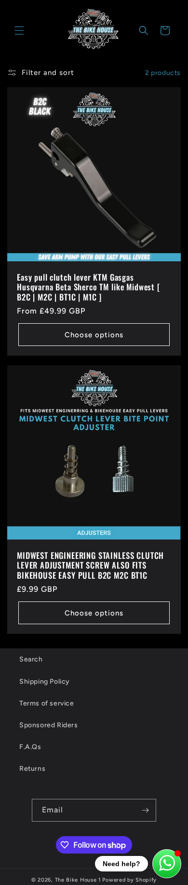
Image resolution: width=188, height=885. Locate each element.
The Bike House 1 (78, 880)
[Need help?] (166, 863)
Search (31, 659)
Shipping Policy (44, 681)
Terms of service (46, 703)
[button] (19, 30)
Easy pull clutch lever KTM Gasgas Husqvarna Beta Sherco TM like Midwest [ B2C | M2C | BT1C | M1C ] (89, 287)
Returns (32, 769)
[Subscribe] (145, 810)
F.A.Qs (30, 747)
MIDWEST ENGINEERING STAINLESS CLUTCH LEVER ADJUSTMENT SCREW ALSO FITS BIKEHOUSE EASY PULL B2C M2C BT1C (90, 565)
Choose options (94, 334)
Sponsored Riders (48, 725)
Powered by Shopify (129, 880)
